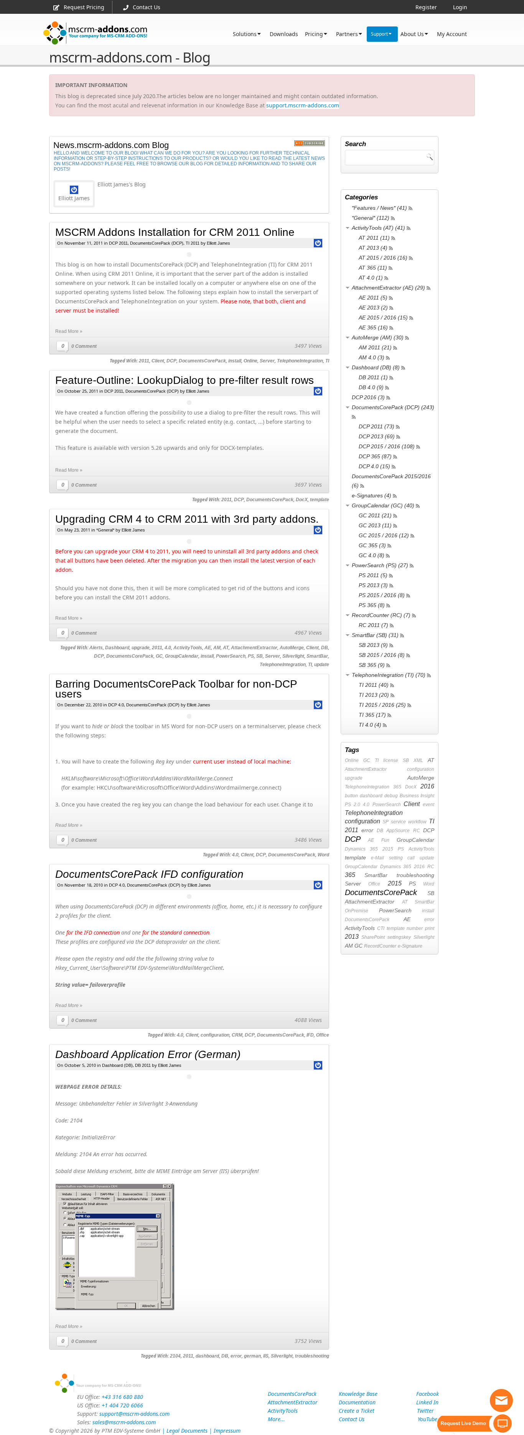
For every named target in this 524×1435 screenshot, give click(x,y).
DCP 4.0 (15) (374, 466)
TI (327, 361)
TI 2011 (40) (374, 685)
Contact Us (146, 7)
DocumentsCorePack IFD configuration (149, 874)
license (390, 760)
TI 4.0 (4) (370, 725)
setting (396, 858)
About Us (412, 34)
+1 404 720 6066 (122, 1405)
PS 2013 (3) (373, 585)
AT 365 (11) (373, 268)
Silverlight (293, 656)
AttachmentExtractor (254, 647)
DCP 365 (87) (375, 456)
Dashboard (117, 647)
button (351, 795)
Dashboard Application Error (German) (148, 1054)
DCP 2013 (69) (377, 436)
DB (324, 647)
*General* (105, 530)
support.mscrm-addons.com (302, 105)
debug (391, 795)
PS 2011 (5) (373, 575)
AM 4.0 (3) (371, 357)
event (428, 804)
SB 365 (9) (372, 665)
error (236, 1356)
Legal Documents (187, 1430)
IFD (310, 1035)
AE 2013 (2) (373, 307)
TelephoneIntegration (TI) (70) (388, 675)
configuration (215, 1035)
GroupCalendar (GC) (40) (383, 505)
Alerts (96, 647)
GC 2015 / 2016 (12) (384, 535)
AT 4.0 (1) (371, 278)
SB (259, 656)
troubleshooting (312, 1356)
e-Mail (377, 858)
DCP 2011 (118, 243)
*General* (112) (370, 218)
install (234, 361)
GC (159, 656)
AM (217, 647)
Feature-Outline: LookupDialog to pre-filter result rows (184, 380)
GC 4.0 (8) (371, 555)
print (429, 928)
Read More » (68, 331)
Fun (385, 840)
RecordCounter (380, 946)
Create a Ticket (356, 1410)
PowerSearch (231, 656)
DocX (302, 499)
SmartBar (317, 656)
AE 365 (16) (373, 327)
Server (267, 361)
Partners (347, 34)
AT (226, 647)
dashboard (207, 1356)
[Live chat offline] (501, 1400)
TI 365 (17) (372, 715)
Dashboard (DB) (117, 1065)
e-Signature (410, 946)
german (252, 1356)
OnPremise (356, 910)
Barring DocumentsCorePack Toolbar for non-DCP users (176, 689)
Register (426, 7)
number (415, 928)
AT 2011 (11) (374, 238)
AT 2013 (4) (373, 248)
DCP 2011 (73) (376, 426)
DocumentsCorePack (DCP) (156, 243)
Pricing (314, 34)
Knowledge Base (358, 1393)
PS (251, 656)
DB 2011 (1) (373, 377)
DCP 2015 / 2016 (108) (387, 446)
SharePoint (373, 937)
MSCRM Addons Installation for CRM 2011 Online (175, 232)
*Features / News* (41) (379, 208)
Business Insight (417, 795)
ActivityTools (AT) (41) (378, 228)
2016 (427, 786)
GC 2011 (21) (375, 515)
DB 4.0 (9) (371, 387)
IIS (266, 1356)
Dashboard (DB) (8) (376, 367)
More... (276, 1419)
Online (250, 361)
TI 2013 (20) (374, 695)
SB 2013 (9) (373, 645)
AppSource (398, 830)
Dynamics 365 (361, 849)
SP (385, 821)
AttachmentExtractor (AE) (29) (388, 288)
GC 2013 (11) (375, 525)
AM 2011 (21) (375, 347)
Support (379, 34)
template (319, 499)
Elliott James (218, 243)
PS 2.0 (352, 804)
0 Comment (84, 346)
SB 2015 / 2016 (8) (382, 655)
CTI (380, 928)
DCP (171, 361)
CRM (237, 1035)
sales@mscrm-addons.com (124, 1422)
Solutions (245, 34)
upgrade (141, 647)
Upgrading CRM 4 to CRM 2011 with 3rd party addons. (187, 519)
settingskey (399, 937)
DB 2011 (143, 1065)
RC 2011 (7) (373, 625)
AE (207, 647)
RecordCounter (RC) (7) (381, 615)
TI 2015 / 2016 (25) (382, 705)
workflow (417, 821)
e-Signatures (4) (371, 495)
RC (416, 830)
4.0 (168, 647)
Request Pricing (84, 7)
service (398, 821)
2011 (144, 361)
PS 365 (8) (372, 605)
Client (158, 361)
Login (460, 7)
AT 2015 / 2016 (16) (383, 258)
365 (397, 787)
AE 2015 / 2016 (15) (383, 317)
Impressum (227, 1430)
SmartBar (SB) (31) (375, 635)
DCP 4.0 (116, 705)
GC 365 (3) (372, 545)
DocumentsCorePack (202, 361)
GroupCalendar (181, 656)
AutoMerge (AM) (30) (378, 337)
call (411, 858)
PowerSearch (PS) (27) (380, 565)
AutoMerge (292, 647)
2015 (387, 849)
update (321, 664)
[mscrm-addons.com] (95, 33)
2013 (352, 936)
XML (418, 760)
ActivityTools (187, 647)
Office (322, 1035)
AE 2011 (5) (373, 298)
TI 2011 (192, 243)
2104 (175, 1356)
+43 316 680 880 (122, 1396)
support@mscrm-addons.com (134, 1413)
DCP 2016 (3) (368, 397)
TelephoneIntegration (300, 361)
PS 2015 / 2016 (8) (382, 595)
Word (323, 854)
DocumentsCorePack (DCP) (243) (393, 407)
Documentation (357, 1402)
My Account (452, 34)
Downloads (284, 34)
